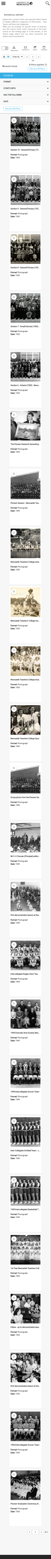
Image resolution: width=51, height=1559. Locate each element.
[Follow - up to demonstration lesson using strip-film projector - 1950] (25, 1308)
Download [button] (14, 48)
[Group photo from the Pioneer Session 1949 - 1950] (25, 779)
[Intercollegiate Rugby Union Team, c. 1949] (25, 955)
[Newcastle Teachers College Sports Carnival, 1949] (25, 720)
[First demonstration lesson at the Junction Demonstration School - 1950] (25, 1367)
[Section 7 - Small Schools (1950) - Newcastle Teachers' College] (25, 308)
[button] (25, 48)
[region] (25, 93)
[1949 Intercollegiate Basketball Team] (25, 1191)
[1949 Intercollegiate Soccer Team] (25, 1073)
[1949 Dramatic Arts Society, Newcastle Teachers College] (25, 1014)
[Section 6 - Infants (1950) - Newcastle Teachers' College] (25, 367)
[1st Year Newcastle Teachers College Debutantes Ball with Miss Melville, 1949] (25, 1250)
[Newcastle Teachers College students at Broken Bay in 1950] (25, 543)
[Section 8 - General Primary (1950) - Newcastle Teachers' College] (25, 249)
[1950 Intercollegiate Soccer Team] (25, 1426)
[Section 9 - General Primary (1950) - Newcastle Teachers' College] (25, 190)
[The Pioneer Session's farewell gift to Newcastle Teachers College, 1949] (25, 425)
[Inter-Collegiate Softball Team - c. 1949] (25, 1132)
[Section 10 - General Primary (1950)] (25, 131)
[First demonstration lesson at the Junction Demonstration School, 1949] (25, 896)
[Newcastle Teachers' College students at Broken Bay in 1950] (25, 602)
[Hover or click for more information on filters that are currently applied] (46, 64)
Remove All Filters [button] (37, 69)
